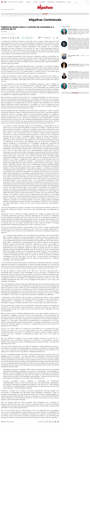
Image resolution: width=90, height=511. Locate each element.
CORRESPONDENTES (60, 2)
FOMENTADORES (50, 2)
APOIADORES (42, 2)
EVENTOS (69, 2)
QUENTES (36, 2)
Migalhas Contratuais (45, 19)
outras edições (75, 92)
